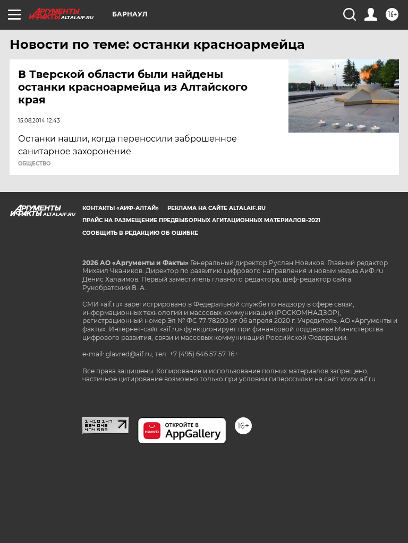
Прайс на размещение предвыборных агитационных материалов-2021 (201, 220)
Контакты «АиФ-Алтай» (120, 208)
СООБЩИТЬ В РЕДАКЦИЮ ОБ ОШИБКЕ (140, 233)
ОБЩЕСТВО (34, 164)
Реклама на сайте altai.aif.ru (216, 208)
